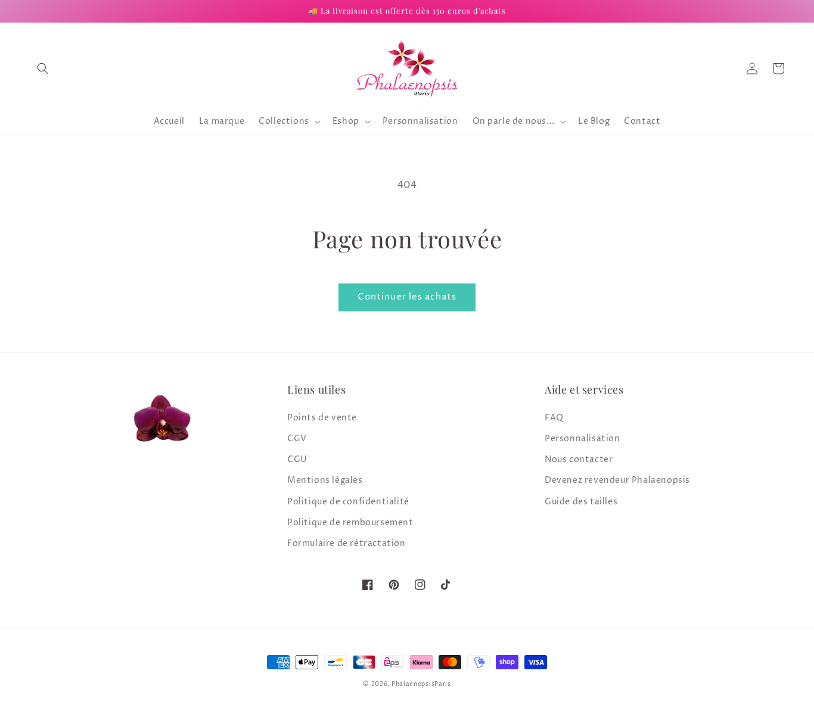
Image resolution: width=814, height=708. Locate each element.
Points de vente (322, 417)
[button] (43, 68)
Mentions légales (325, 480)
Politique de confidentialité (348, 501)
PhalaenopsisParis (421, 684)
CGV (297, 438)
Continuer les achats (407, 297)
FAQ (554, 417)
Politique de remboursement (350, 522)
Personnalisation (582, 438)
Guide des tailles (581, 501)
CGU (297, 459)
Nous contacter (579, 459)
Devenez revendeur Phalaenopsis (617, 480)
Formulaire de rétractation (346, 543)
